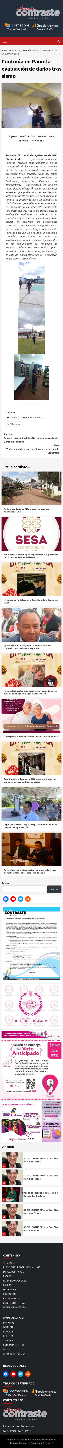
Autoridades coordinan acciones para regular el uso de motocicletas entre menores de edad (30, 871)
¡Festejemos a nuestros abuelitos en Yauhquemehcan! (31, 736)
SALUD (6, 1349)
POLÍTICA (8, 1336)
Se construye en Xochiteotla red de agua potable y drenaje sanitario (31, 438)
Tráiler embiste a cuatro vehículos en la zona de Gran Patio (32, 449)
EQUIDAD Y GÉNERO (13, 1344)
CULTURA (8, 1340)
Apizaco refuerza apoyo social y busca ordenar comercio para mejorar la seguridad (27, 647)
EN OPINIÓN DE (11, 1298)
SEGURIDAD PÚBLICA (14, 1353)
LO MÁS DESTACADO (13, 1271)
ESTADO (7, 1276)
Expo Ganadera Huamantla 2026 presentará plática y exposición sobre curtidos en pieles (30, 780)
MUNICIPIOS (9, 1289)
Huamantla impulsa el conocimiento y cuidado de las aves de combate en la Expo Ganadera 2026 (30, 692)
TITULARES (9, 1262)
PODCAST (8, 1331)
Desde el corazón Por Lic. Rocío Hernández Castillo (40, 1194)
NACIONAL (8, 1322)
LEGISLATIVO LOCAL (13, 1318)
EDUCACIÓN (9, 1293)
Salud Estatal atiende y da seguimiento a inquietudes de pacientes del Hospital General (31, 556)
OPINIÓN (8, 1327)
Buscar (5, 882)
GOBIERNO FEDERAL (14, 1302)
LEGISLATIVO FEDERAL (15, 1307)
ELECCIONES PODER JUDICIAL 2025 (21, 1267)
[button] (21, 1121)
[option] (31, 1160)
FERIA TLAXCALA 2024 (14, 1280)
